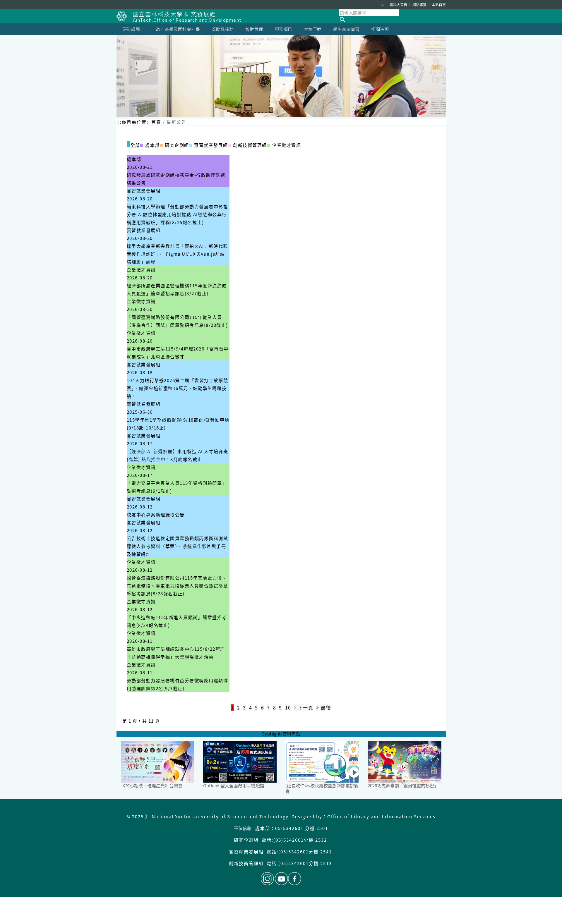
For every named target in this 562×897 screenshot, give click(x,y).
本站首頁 (439, 4)
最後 (325, 707)
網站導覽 (419, 4)
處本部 (134, 159)
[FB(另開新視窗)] (294, 878)
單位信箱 (242, 828)
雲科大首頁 (399, 4)
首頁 (156, 122)
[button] (392, 19)
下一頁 (304, 707)
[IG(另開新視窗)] (267, 878)
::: (382, 4)
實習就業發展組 (144, 191)
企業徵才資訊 (141, 270)
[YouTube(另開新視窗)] (281, 878)
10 (288, 707)
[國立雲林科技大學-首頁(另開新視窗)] (124, 16)
